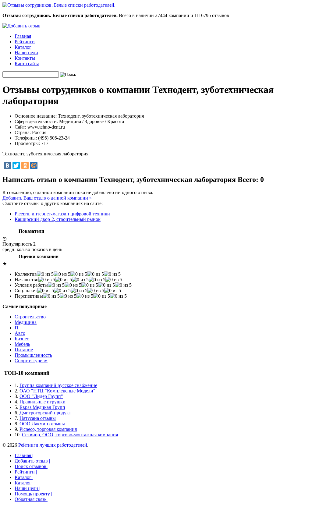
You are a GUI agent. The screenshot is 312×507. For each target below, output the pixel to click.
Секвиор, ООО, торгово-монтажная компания (70, 434)
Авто (20, 333)
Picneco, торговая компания (48, 429)
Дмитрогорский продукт (45, 412)
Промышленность (33, 355)
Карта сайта (27, 63)
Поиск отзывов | (31, 466)
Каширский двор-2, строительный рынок (58, 219)
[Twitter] (16, 165)
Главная (23, 36)
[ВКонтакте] (7, 165)
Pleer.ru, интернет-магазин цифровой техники (62, 213)
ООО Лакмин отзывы (42, 423)
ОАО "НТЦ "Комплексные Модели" (57, 390)
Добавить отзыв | (32, 460)
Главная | (24, 455)
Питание (24, 349)
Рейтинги (25, 41)
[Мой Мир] (33, 165)
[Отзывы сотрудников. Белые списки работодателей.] (58, 5)
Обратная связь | (31, 499)
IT (17, 327)
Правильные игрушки (43, 401)
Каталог (23, 47)
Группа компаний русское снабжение (58, 385)
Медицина (26, 322)
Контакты (25, 58)
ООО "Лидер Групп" (41, 396)
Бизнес (22, 338)
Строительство (30, 316)
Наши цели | (27, 488)
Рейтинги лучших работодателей (52, 445)
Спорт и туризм (31, 360)
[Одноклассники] (25, 165)
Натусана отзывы (38, 418)
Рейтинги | (26, 471)
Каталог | (24, 477)
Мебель (22, 344)
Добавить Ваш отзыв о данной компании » (47, 197)
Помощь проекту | (33, 493)
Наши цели (26, 52)
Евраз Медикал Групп (42, 407)
